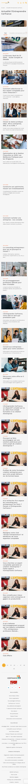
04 (14, 665)
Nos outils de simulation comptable (14, 760)
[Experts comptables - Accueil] (14, 682)
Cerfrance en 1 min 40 (14, 703)
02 (7, 665)
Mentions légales (14, 777)
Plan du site (14, 774)
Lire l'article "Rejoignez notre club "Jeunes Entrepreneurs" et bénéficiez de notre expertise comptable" (13, 516)
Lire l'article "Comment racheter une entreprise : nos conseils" (13, 200)
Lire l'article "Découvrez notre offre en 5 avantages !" (11, 359)
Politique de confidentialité (14, 779)
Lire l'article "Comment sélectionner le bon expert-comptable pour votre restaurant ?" (12, 71)
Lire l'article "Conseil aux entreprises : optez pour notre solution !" (14, 329)
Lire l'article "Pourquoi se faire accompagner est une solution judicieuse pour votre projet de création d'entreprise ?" (13, 422)
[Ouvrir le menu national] (26, 2)
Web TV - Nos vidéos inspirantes (14, 736)
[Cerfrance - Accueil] (5, 3)
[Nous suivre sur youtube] (19, 687)
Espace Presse (14, 716)
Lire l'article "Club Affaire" (7, 637)
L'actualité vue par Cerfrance (14, 729)
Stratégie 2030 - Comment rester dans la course (14, 726)
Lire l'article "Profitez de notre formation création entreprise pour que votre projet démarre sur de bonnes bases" (11, 454)
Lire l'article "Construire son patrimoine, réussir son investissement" (13, 169)
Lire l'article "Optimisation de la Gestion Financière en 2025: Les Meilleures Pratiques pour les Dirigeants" (14, 137)
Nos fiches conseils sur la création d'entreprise (14, 766)
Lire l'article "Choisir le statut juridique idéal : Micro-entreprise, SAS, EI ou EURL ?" (12, 104)
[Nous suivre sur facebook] (12, 687)
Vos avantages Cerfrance (14, 700)
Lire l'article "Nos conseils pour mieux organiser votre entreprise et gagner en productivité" (13, 578)
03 (11, 665)
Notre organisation (14, 698)
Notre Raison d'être (14, 695)
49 (14, 668)
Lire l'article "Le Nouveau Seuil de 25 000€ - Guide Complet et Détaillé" (12, 38)
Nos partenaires (14, 713)
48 (24, 665)
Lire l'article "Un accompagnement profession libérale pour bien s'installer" (13, 263)
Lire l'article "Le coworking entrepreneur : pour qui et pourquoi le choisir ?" (13, 230)
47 (20, 665)
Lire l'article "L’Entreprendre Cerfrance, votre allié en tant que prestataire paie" (12, 296)
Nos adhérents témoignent (14, 706)
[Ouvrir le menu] (23, 2)
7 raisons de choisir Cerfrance (14, 708)
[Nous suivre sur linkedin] (8, 687)
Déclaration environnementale (14, 718)
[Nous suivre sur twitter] (16, 687)
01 (3, 665)
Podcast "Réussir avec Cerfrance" (14, 734)
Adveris (16, 782)
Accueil (3, 7)
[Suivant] (26, 33)
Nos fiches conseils (14, 731)
